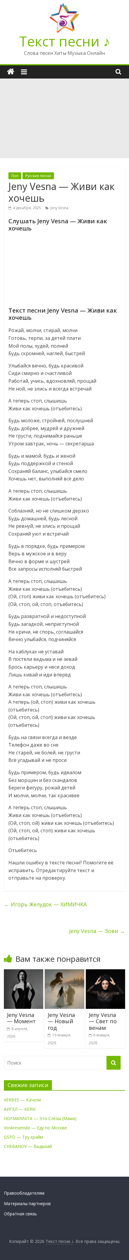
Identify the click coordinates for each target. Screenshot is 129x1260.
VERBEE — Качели (22, 1100)
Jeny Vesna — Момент (21, 1018)
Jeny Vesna (59, 207)
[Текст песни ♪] (10, 71)
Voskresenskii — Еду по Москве (35, 1128)
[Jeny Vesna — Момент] (23, 973)
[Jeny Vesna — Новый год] (64, 973)
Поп (14, 175)
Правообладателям (24, 1193)
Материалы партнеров (27, 1203)
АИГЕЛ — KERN (19, 1109)
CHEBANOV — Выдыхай (28, 1146)
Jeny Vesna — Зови (97, 931)
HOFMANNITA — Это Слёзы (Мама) (40, 1118)
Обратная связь (20, 1214)
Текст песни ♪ (64, 41)
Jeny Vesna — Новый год (61, 1021)
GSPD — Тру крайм (23, 1137)
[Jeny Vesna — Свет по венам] (105, 973)
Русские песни (38, 175)
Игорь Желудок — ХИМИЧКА (45, 904)
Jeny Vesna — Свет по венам (103, 1021)
